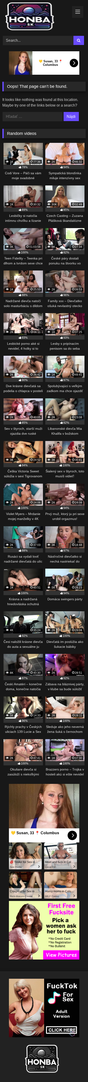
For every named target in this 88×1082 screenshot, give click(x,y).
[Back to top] (73, 1068)
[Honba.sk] (36, 17)
